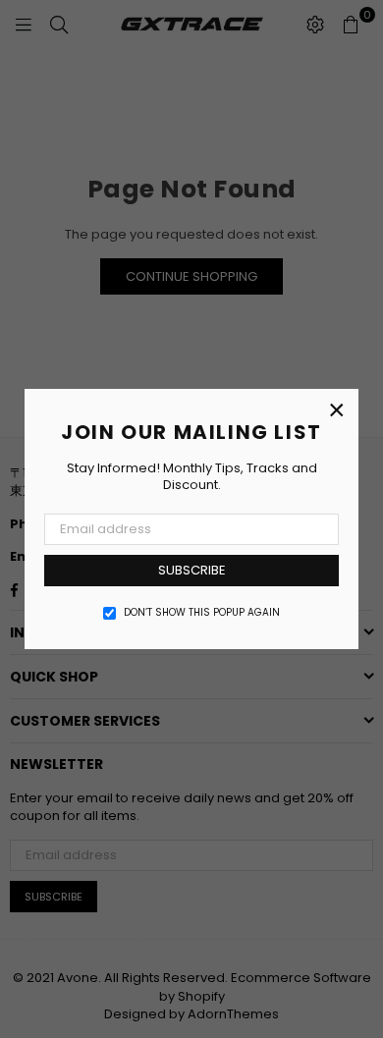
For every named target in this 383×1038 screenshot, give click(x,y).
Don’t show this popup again (202, 613)
